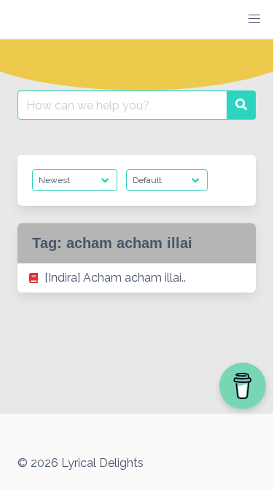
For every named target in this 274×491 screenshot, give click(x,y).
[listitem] (136, 278)
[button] (254, 19)
